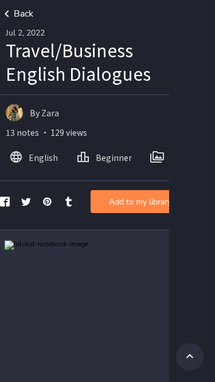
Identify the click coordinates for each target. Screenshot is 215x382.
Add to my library (140, 201)
